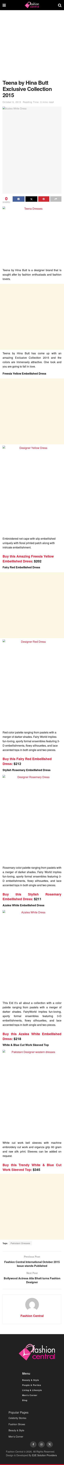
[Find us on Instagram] (41, 1444)
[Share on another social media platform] (55, 199)
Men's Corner (16, 1436)
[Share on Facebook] (19, 199)
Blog (24, 1400)
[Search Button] (59, 5)
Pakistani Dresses (20, 1243)
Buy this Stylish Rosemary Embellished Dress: (32, 896)
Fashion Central (32, 1316)
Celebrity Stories (17, 1418)
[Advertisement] (32, 46)
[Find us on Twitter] (49, 1444)
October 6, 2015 (12, 102)
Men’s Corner (29, 1395)
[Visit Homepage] (32, 5)
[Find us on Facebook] (33, 1444)
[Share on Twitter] (31, 199)
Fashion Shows (17, 1424)
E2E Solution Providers (44, 1455)
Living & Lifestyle (32, 1390)
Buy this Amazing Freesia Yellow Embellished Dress (28, 558)
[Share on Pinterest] (43, 199)
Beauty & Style (30, 1380)
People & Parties (31, 1385)
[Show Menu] (4, 5)
